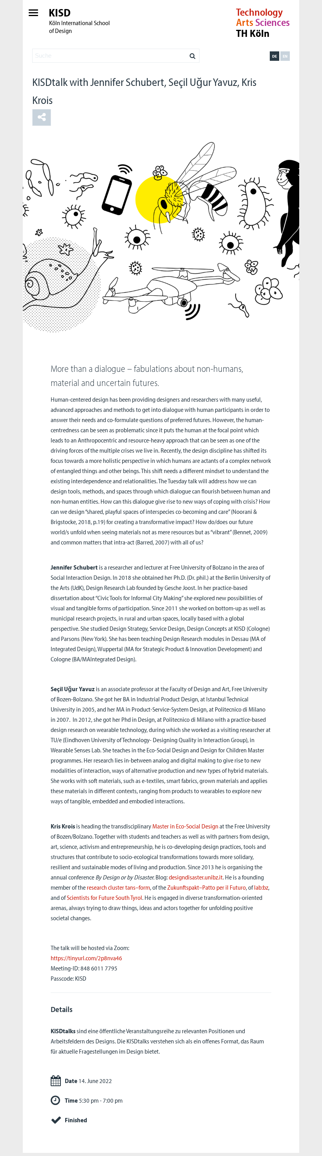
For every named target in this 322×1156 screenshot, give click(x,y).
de (274, 56)
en (285, 56)
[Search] (193, 53)
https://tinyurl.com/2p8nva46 (86, 958)
